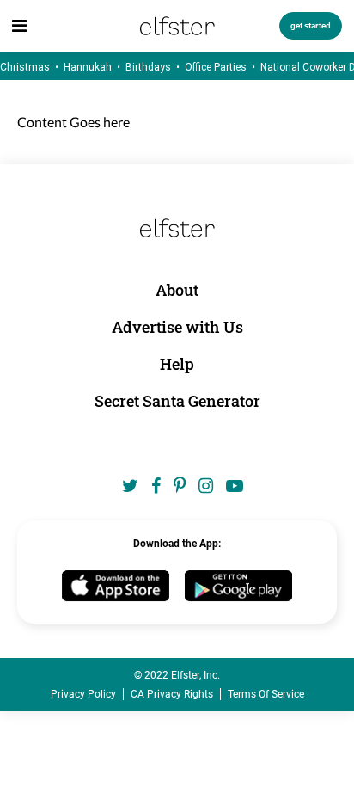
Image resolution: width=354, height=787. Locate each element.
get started (310, 25)
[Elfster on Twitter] (130, 486)
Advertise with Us (177, 327)
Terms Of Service (266, 694)
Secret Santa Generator (177, 400)
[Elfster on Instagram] (205, 486)
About (177, 290)
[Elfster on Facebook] (156, 486)
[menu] (19, 26)
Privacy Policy (83, 694)
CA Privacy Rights (172, 694)
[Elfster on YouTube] (234, 486)
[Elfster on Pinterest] (180, 486)
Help (177, 364)
